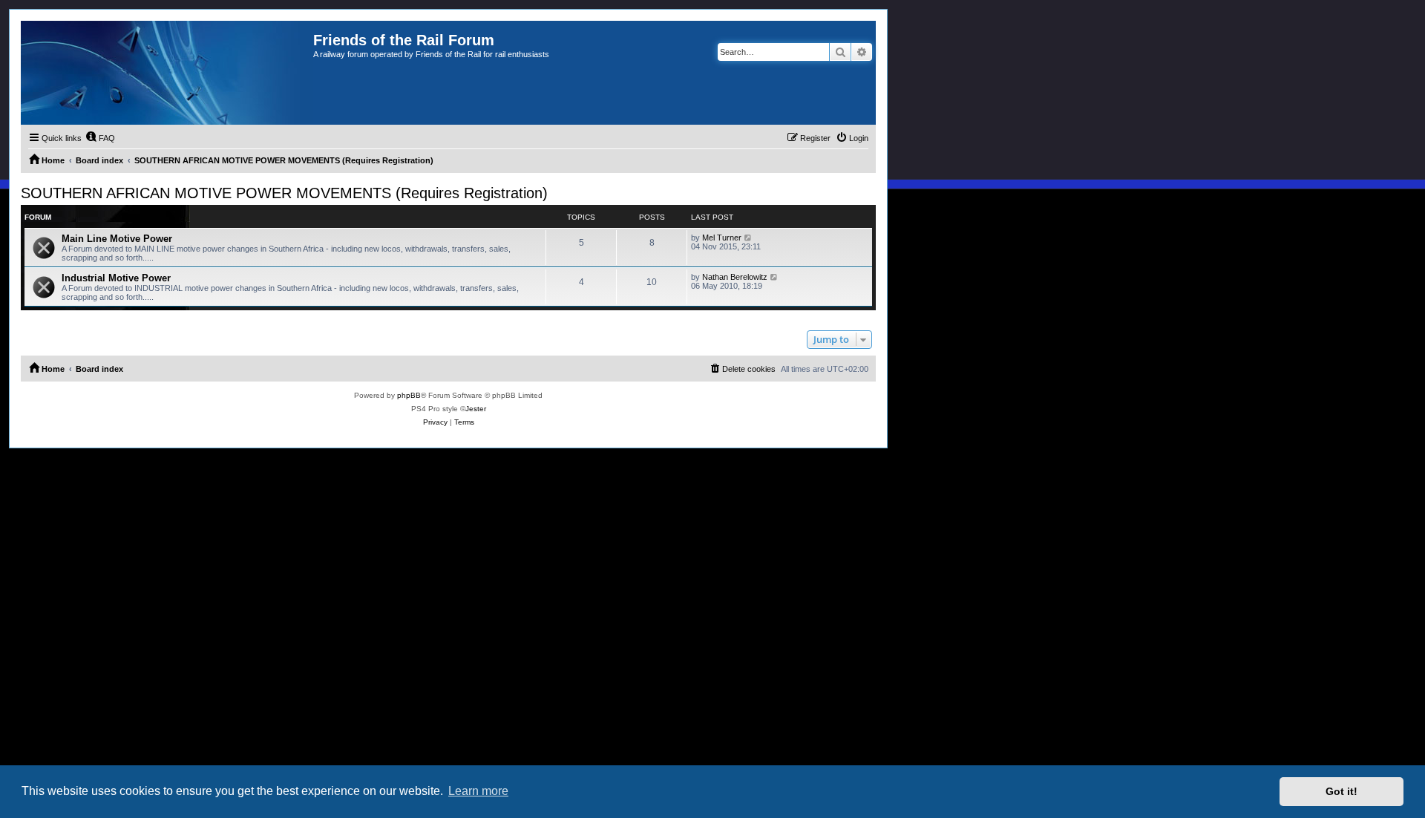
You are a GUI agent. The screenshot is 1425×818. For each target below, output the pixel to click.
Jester (475, 409)
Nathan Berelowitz (734, 276)
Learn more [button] (478, 791)
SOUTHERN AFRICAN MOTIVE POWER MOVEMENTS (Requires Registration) (284, 193)
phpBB (409, 395)
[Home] (167, 73)
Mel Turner (721, 237)
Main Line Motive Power (117, 238)
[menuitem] (100, 138)
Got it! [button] (1341, 791)
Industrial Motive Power (116, 278)
